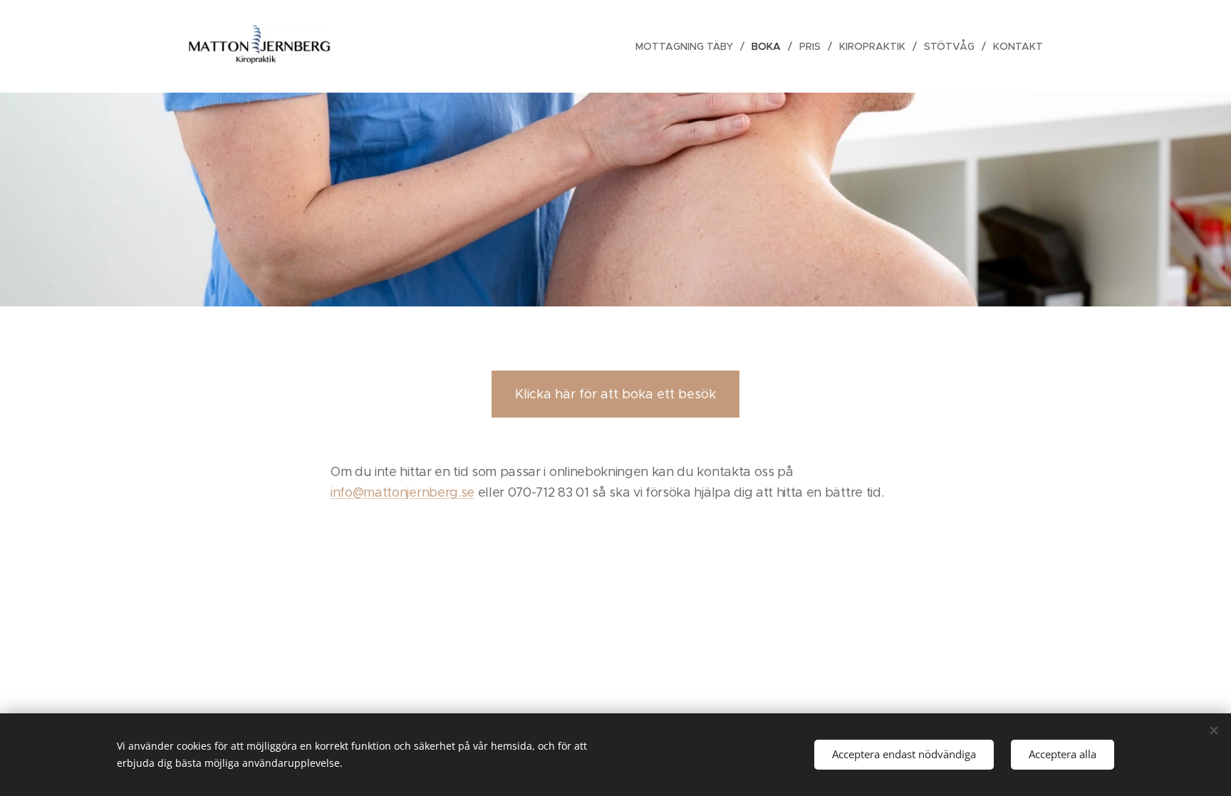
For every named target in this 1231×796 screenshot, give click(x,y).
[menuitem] (688, 46)
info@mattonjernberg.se (402, 492)
